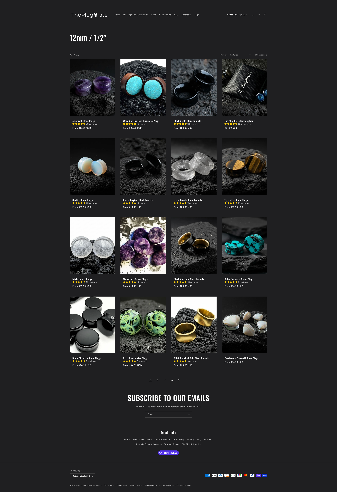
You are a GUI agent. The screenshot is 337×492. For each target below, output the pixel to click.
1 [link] (150, 380)
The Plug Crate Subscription (239, 120)
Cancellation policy (184, 485)
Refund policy (109, 485)
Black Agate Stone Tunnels (187, 120)
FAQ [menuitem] (176, 15)
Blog (199, 439)
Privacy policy (122, 485)
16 (179, 380)
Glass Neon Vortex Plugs (135, 358)
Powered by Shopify (94, 485)
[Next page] (186, 380)
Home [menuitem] (117, 15)
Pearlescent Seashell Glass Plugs (241, 358)
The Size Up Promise (191, 444)
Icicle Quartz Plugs (82, 279)
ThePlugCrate (81, 485)
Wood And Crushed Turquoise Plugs (141, 120)
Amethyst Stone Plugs (83, 120)
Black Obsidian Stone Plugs (86, 358)
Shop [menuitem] (153, 15)
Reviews (207, 439)
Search (127, 439)
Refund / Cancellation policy (149, 444)
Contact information (166, 485)
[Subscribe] (189, 414)
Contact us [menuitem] (186, 15)
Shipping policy (151, 485)
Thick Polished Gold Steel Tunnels (191, 358)
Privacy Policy (145, 439)
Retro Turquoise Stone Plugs (239, 279)
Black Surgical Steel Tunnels (138, 200)
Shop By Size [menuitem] (165, 15)
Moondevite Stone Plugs (135, 279)
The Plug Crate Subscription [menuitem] (135, 15)
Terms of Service (162, 439)
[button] (253, 15)
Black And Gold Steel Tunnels (189, 279)
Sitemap (190, 439)
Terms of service (136, 485)
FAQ (135, 439)
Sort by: (223, 55)
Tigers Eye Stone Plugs (236, 200)
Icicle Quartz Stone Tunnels (188, 200)
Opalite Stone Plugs (82, 200)
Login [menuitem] (197, 15)
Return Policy (178, 439)
